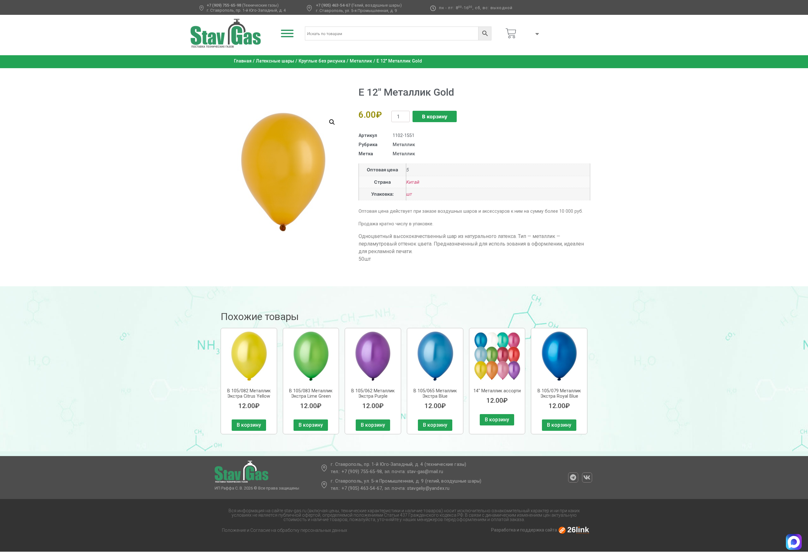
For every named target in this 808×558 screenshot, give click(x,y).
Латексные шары (275, 61)
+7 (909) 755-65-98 (224, 5)
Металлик (361, 61)
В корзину (434, 116)
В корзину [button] (249, 425)
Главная (243, 61)
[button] (332, 122)
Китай (412, 182)
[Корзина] (511, 33)
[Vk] (587, 477)
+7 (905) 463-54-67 (333, 5)
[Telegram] (573, 477)
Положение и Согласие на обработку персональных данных (284, 530)
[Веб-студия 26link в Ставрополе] (574, 529)
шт (409, 194)
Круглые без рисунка (322, 61)
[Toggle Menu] (287, 33)
